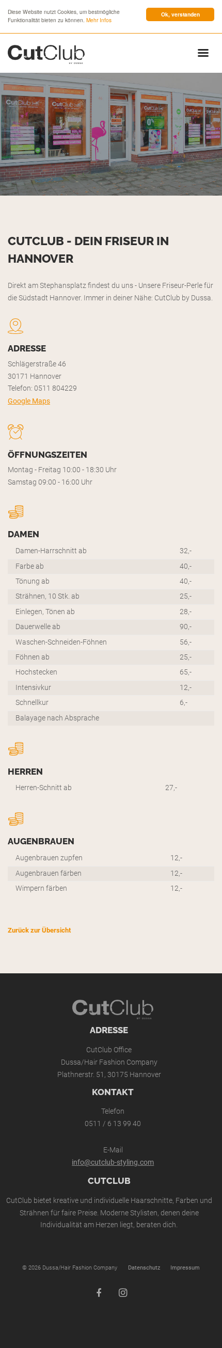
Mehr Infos (99, 20)
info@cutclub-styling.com (113, 1162)
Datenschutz (144, 1267)
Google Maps (29, 401)
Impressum (185, 1267)
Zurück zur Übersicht (39, 930)
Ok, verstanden (180, 14)
